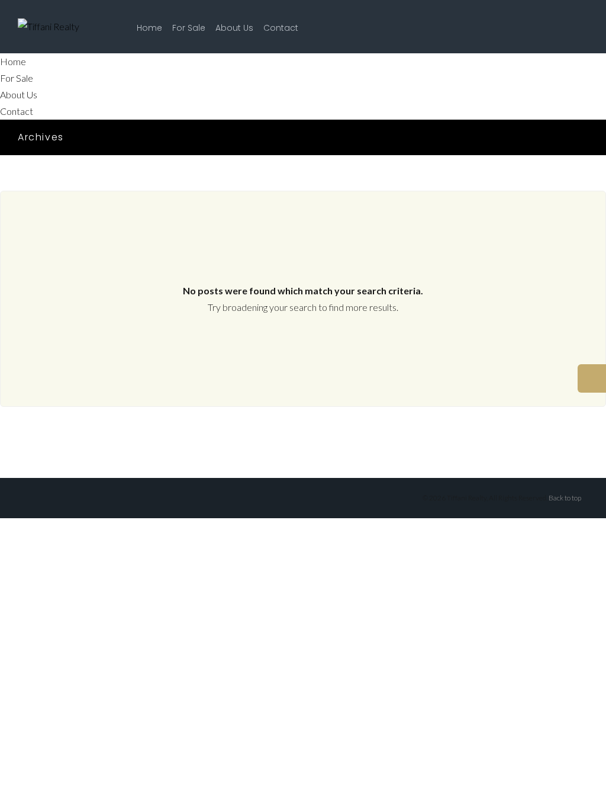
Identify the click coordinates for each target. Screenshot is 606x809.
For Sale (188, 28)
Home (149, 28)
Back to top (565, 497)
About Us (234, 28)
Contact (280, 28)
